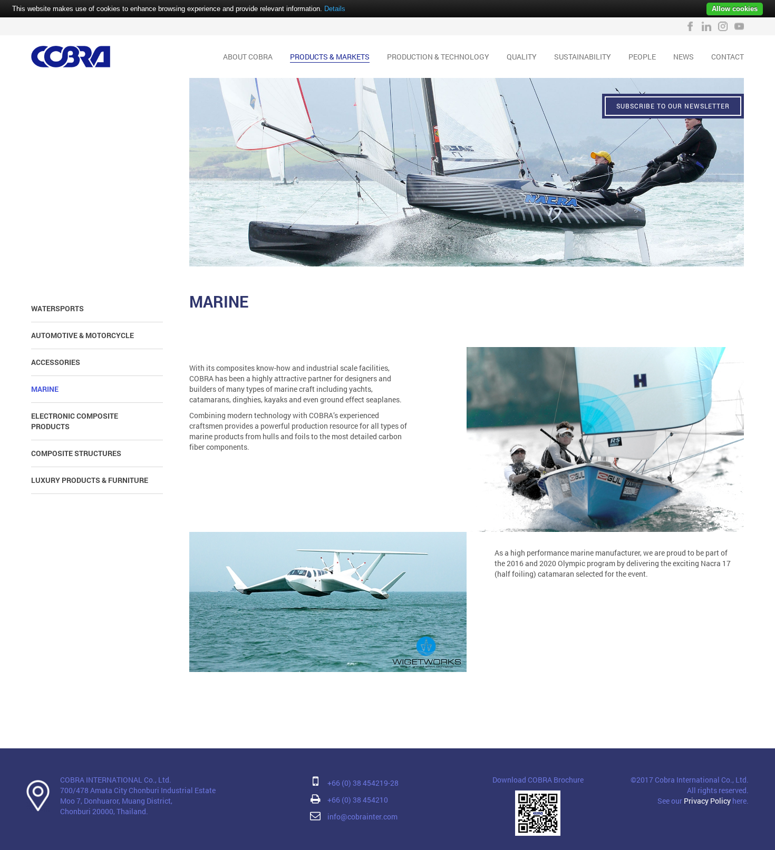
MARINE (45, 389)
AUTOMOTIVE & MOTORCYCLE (82, 335)
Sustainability (582, 57)
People (642, 57)
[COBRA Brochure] (537, 812)
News (683, 57)
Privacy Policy (707, 801)
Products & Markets (330, 57)
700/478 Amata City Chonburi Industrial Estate (138, 790)
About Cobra (248, 57)
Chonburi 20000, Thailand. (104, 811)
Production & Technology (438, 57)
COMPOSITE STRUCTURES (76, 453)
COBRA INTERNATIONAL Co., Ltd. (115, 780)
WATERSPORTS (57, 308)
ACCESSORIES (55, 362)
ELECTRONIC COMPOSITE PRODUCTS (74, 421)
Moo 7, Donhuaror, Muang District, (116, 801)
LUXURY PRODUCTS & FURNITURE (89, 480)
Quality (522, 57)
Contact (727, 57)
